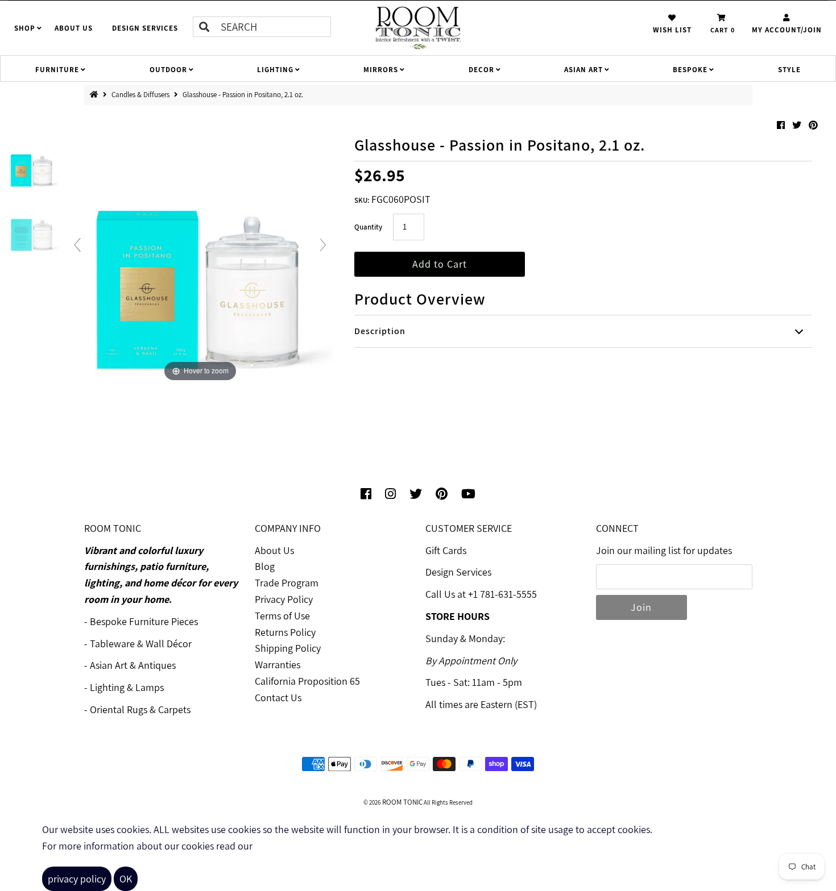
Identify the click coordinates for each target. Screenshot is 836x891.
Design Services (458, 571)
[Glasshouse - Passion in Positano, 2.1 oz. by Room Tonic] (31, 163)
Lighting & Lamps (127, 687)
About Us (274, 550)
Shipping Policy (288, 648)
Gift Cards (445, 550)
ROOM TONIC (401, 802)
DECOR (481, 69)
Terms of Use (282, 615)
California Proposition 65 (307, 681)
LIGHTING (275, 69)
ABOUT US (74, 28)
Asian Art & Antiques (133, 665)
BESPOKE (690, 69)
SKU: (361, 200)
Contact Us (278, 697)
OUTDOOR (168, 69)
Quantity (368, 227)
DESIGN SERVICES (145, 28)
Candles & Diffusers (141, 94)
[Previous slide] (77, 245)
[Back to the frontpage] (96, 94)
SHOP (24, 28)
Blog (265, 566)
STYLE (789, 69)
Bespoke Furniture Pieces (144, 621)
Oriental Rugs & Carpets (140, 709)
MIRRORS (380, 69)
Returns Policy (285, 632)
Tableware (112, 643)
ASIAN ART (583, 69)
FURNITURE (57, 69)
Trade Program (286, 582)
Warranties (277, 664)
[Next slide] (323, 245)
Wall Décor (169, 643)
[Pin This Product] (813, 125)
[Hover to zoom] (200, 249)
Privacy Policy (284, 599)
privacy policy (77, 878)
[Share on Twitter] (797, 125)
